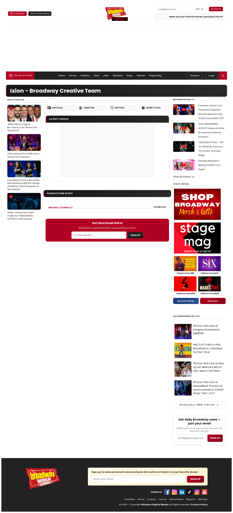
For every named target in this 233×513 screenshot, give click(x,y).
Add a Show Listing (39, 13)
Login (211, 75)
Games (141, 75)
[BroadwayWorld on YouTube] (204, 492)
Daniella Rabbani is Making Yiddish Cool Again (209, 165)
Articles (57, 107)
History (120, 107)
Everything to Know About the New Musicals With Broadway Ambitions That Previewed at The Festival (23, 177)
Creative (89, 107)
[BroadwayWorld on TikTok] (189, 492)
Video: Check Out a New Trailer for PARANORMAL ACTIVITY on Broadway (20, 207)
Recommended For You (186, 316)
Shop (130, 75)
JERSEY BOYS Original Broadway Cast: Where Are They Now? (22, 119)
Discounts (213, 301)
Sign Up (135, 235)
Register (195, 75)
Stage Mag (155, 75)
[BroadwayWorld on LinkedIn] (182, 492)
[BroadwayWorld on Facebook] (167, 492)
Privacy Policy (199, 504)
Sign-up (200, 9)
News (62, 75)
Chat (96, 75)
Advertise (129, 499)
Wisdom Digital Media (155, 504)
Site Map (203, 499)
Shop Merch (19, 13)
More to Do (153, 107)
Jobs (106, 75)
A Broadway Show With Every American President (23, 147)
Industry (85, 75)
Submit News (176, 499)
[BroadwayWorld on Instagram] (174, 492)
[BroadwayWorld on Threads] (197, 492)
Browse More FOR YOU (197, 404)
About (141, 499)
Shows (73, 75)
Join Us (162, 499)
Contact (151, 499)
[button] (223, 75)
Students (118, 75)
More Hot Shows (185, 301)
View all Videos (182, 176)
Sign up (215, 438)
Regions (190, 499)
